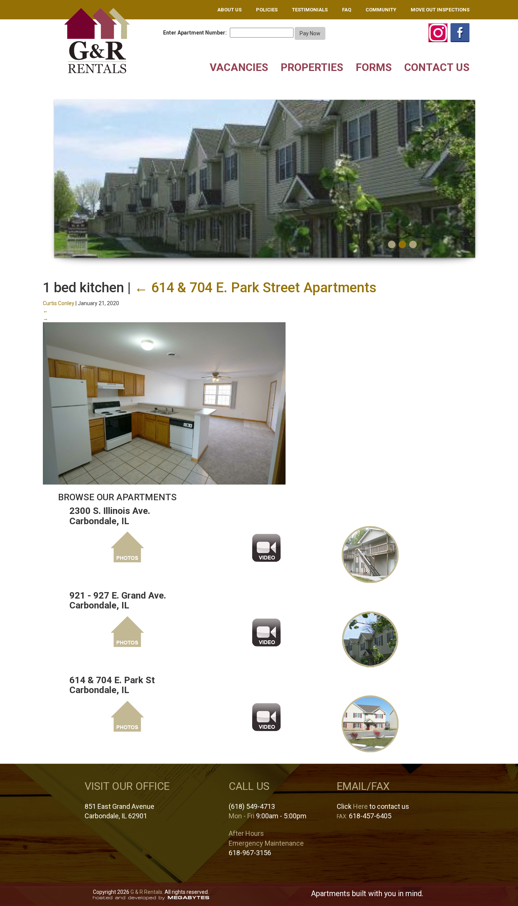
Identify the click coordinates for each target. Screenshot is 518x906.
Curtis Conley (58, 303)
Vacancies (239, 67)
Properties (312, 67)
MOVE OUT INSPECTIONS (440, 10)
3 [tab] (413, 244)
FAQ (346, 10)
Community (381, 10)
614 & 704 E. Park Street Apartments (255, 288)
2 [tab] (402, 244)
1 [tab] (392, 244)
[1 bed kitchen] (164, 403)
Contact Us (436, 67)
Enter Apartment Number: (195, 33)
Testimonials (310, 10)
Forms (374, 67)
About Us (229, 10)
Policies (267, 10)
